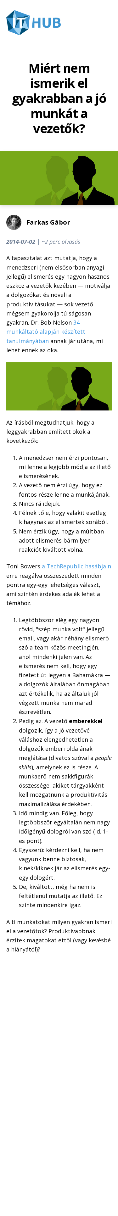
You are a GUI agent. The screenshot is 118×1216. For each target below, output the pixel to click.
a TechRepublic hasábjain (76, 566)
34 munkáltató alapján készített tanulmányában (45, 332)
